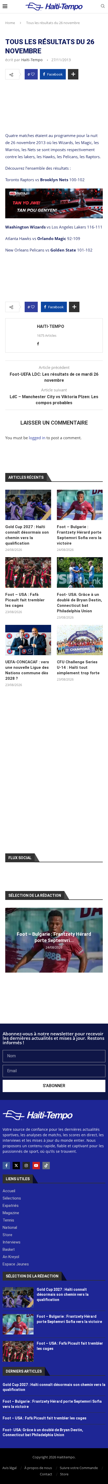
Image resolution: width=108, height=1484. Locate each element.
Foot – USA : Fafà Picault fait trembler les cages (25, 600)
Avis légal (9, 1467)
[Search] (102, 6)
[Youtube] (36, 1165)
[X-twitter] (16, 1165)
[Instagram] (26, 1165)
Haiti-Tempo (31, 59)
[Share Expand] (73, 74)
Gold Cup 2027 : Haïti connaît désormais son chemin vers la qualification (27, 535)
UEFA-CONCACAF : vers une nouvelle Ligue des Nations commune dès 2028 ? (27, 670)
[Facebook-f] (6, 1165)
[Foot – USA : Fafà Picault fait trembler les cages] (28, 572)
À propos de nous (38, 1467)
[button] (10, 939)
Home (10, 22)
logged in (37, 437)
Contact (46, 1474)
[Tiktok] (46, 1165)
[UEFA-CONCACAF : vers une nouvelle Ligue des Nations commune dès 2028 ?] (28, 640)
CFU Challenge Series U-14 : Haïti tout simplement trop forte (78, 667)
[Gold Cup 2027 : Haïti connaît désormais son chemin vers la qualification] (28, 505)
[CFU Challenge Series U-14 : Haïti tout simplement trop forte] (80, 640)
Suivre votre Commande (79, 1467)
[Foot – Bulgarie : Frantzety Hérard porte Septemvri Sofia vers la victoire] (80, 505)
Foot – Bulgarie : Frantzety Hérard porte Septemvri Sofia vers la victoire (79, 535)
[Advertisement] (54, 98)
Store (64, 1474)
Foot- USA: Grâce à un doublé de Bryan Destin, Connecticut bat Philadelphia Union (79, 602)
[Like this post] (33, 74)
